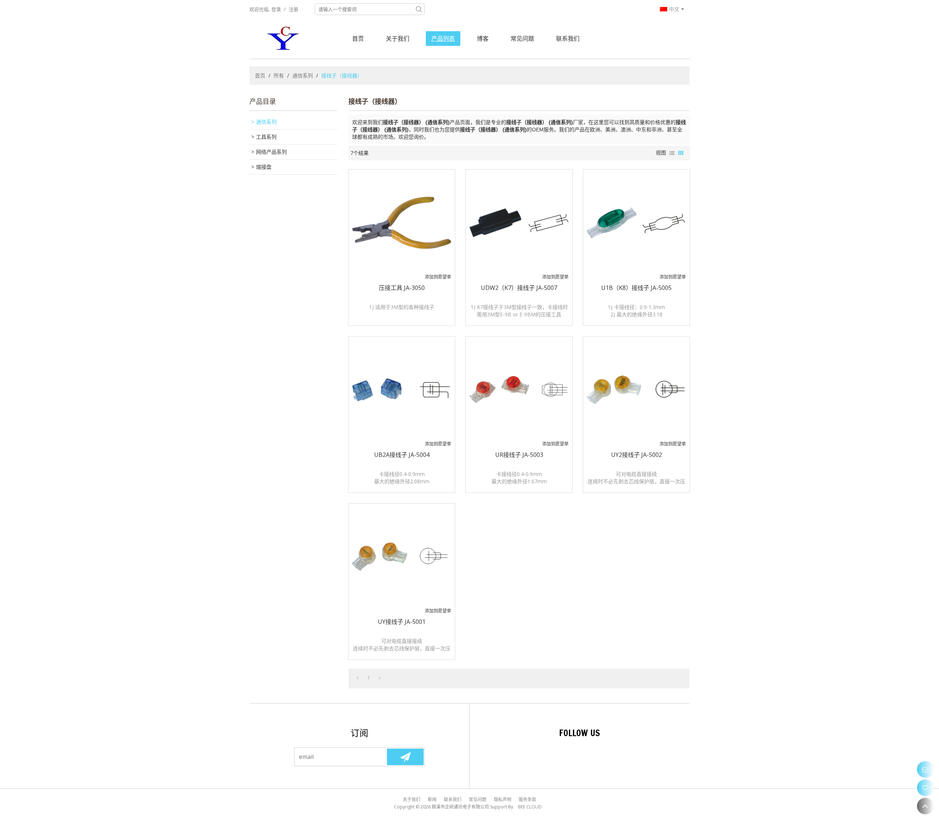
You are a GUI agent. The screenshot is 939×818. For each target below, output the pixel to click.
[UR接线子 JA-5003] (519, 389)
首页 (358, 38)
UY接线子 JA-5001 (401, 622)
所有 (279, 75)
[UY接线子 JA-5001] (401, 556)
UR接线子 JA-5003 (519, 455)
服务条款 (527, 799)
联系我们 (568, 38)
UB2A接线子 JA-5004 (402, 455)
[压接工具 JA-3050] (401, 222)
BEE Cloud (530, 807)
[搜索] (418, 9)
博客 (483, 38)
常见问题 (522, 38)
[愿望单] (925, 787)
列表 (672, 153)
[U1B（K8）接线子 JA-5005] (636, 222)
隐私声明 (502, 799)
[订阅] (405, 757)
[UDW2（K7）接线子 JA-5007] (519, 222)
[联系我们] (925, 769)
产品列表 (443, 38)
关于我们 (397, 38)
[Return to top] (925, 806)
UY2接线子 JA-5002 (636, 455)
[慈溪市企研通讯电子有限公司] (284, 38)
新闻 (432, 799)
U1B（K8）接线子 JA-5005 (636, 288)
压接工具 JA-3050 (402, 288)
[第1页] (357, 677)
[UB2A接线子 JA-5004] (401, 389)
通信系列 (302, 75)
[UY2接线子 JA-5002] (636, 389)
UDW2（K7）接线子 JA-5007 (519, 288)
